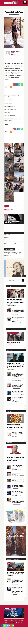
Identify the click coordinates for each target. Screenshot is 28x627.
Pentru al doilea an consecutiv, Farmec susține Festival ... (13, 616)
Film (8, 354)
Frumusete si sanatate (8, 609)
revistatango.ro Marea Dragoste (18, 394)
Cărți (9, 563)
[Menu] (25, 2)
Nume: (5, 243)
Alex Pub (14, 436)
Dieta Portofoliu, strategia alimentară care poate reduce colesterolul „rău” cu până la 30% (15, 426)
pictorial (13, 206)
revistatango (7, 219)
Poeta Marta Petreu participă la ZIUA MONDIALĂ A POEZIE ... (12, 222)
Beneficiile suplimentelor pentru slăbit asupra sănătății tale (17, 434)
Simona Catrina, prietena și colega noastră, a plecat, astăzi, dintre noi (18, 467)
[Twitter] (19, 84)
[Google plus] (14, 84)
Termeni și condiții (11, 622)
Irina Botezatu (15, 401)
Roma (5, 207)
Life (5, 215)
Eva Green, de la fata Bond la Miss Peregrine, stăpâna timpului (17, 399)
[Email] (13, 625)
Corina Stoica (10, 462)
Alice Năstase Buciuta (11, 305)
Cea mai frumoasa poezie (13, 333)
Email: (15, 243)
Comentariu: (6, 237)
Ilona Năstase (10, 369)
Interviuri (10, 290)
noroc (10, 206)
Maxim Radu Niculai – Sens (13, 342)
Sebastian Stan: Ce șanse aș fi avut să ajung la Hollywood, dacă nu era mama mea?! (17, 385)
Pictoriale (12, 209)
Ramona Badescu (18, 206)
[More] (11, 87)
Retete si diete (10, 415)
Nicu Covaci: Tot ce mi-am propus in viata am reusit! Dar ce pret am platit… (17, 492)
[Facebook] (2, 625)
